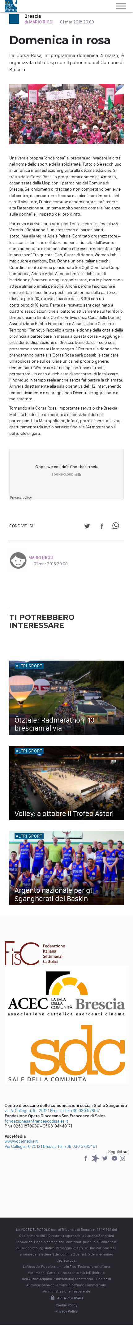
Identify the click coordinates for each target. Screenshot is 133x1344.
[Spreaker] (96, 1161)
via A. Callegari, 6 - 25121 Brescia (34, 1110)
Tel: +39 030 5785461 (77, 1146)
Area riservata (70, 1298)
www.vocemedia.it (21, 1141)
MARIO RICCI (40, 557)
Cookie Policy (66, 1305)
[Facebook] (86, 1161)
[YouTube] (115, 1161)
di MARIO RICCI (39, 22)
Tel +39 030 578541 (83, 1110)
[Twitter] (105, 1161)
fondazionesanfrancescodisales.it (36, 1121)
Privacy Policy (66, 1311)
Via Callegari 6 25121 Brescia (31, 1146)
